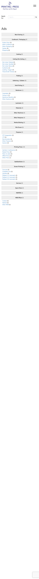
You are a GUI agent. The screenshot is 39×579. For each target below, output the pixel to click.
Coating (18, 54)
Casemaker (5, 93)
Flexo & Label (6, 154)
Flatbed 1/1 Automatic (8, 175)
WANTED (18, 193)
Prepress (18, 132)
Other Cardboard (7, 44)
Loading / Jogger (7, 70)
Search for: (3, 17)
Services (18, 183)
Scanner (4, 143)
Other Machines (18, 113)
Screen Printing (18, 166)
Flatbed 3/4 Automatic (8, 179)
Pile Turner (18, 127)
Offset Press (5, 156)
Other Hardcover (7, 99)
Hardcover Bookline (8, 97)
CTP (3, 137)
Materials (18, 108)
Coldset (4, 201)
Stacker (4, 48)
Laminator (18, 103)
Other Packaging (7, 46)
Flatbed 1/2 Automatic (8, 177)
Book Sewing (18, 34)
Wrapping (5, 50)
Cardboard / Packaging (18, 39)
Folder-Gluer (6, 42)
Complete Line (6, 171)
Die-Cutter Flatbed (7, 62)
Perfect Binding (18, 122)
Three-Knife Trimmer (8, 72)
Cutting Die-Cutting (18, 59)
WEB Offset (18, 198)
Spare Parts (18, 188)
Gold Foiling (18, 85)
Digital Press (6, 152)
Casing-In (5, 95)
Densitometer (6, 139)
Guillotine (5, 68)
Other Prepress (6, 141)
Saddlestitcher (18, 161)
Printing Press (18, 147)
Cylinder (4, 173)
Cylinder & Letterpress (8, 150)
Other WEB (5, 204)
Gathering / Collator (18, 80)
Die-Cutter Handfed (8, 64)
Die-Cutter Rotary (7, 66)
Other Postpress (18, 117)
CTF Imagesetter (7, 135)
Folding (18, 76)
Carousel (4, 169)
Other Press (5, 157)
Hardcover (18, 90)
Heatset (4, 203)
